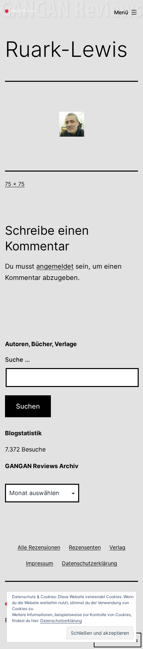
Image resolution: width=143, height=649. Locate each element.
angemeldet (54, 266)
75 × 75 (15, 184)
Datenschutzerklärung (61, 620)
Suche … (17, 359)
